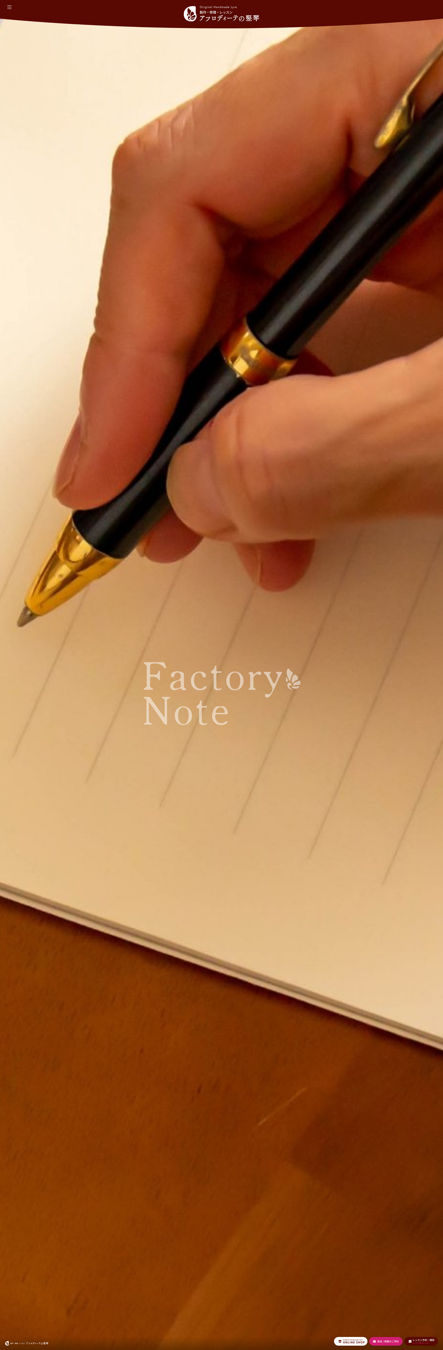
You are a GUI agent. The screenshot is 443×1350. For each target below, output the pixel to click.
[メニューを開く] (9, 7)
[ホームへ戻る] (221, 13)
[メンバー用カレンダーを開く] (421, 1341)
